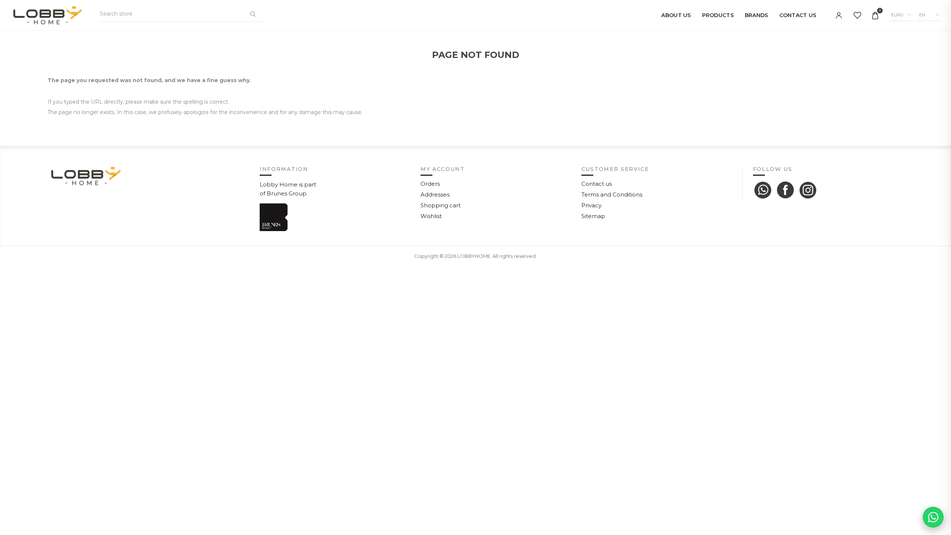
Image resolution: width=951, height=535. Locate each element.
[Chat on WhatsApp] (933, 517)
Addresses (435, 194)
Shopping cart (441, 205)
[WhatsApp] (762, 190)
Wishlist (431, 216)
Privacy (591, 205)
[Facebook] (785, 190)
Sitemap (593, 216)
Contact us (596, 183)
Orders (430, 183)
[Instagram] (808, 190)
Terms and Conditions (611, 194)
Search (252, 13)
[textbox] (136, 13)
